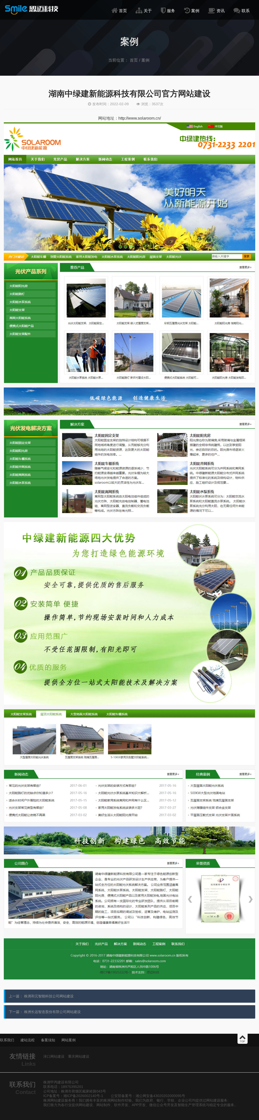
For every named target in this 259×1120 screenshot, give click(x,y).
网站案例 (68, 1040)
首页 (134, 60)
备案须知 (48, 1040)
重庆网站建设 (78, 1056)
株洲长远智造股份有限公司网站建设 (52, 1012)
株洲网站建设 (53, 1100)
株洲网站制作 (114, 1100)
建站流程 (27, 1040)
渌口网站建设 (53, 1056)
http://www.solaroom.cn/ (139, 118)
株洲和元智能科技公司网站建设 (49, 996)
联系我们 (7, 1040)
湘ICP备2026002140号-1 (83, 1096)
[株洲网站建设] (31, 10)
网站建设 (213, 1100)
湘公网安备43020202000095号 (160, 1096)
